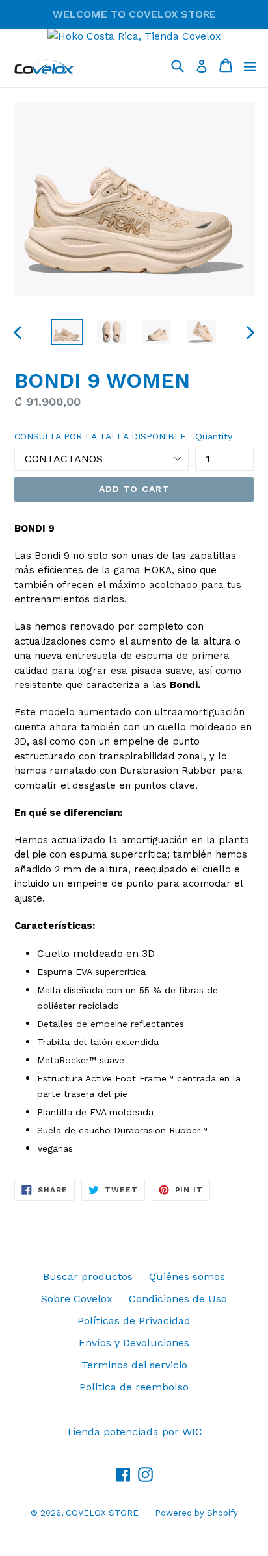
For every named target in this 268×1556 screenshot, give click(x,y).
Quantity (213, 436)
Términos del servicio (134, 1365)
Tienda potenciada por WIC (134, 1432)
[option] (66, 332)
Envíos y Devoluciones (134, 1343)
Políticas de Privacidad (134, 1321)
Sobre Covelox (77, 1298)
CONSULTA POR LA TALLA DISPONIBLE (100, 436)
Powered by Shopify (196, 1513)
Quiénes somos (187, 1276)
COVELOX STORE (102, 1513)
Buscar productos (88, 1276)
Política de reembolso (134, 1387)
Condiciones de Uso (178, 1298)
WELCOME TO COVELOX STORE (134, 14)
